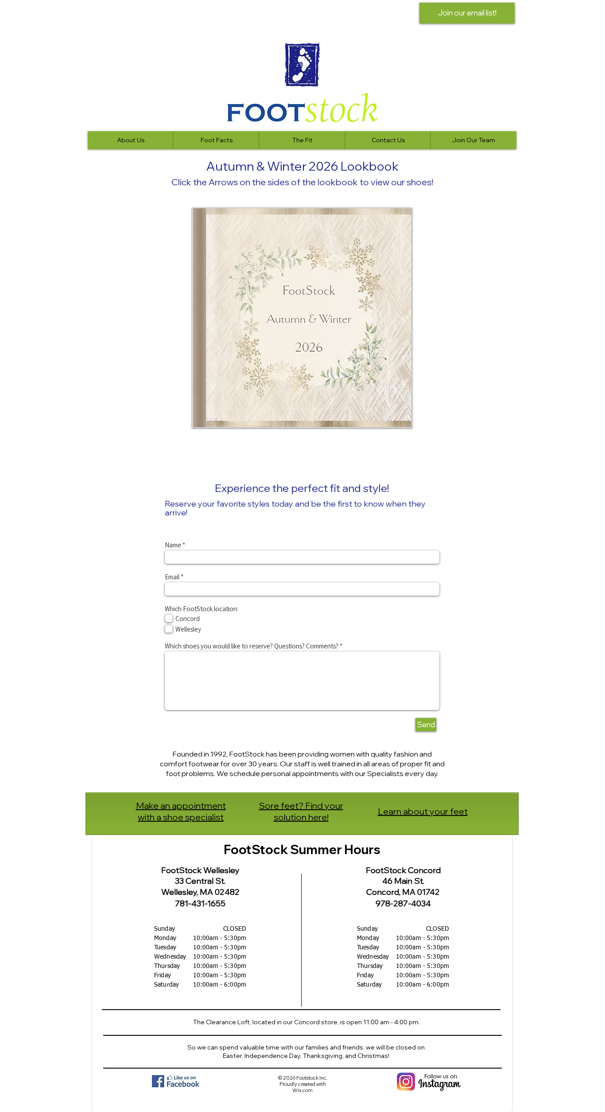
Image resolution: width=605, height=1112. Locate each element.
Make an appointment (181, 805)
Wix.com (302, 1090)
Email (172, 577)
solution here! (301, 817)
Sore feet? (281, 805)
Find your (323, 805)
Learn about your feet (423, 811)
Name (173, 545)
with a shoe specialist (181, 817)
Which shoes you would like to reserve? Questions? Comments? (251, 646)
